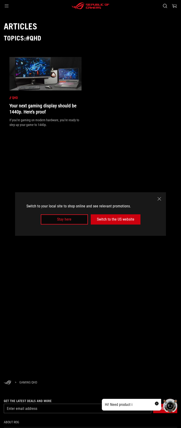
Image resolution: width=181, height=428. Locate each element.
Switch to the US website (115, 219)
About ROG (11, 422)
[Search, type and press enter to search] (165, 6)
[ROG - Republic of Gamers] (90, 5)
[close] (159, 199)
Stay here (64, 219)
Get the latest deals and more (28, 401)
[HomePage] (7, 382)
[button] (6, 6)
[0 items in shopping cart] (174, 6)
